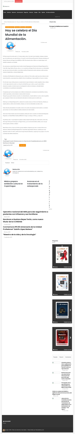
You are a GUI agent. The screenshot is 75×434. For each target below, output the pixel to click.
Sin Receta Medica (50, 12)
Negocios (26, 12)
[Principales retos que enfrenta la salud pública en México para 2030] (56, 385)
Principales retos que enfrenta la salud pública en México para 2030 (66, 385)
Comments (68, 357)
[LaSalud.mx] (6, 6)
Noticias (9, 12)
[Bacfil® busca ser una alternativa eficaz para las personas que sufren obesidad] (56, 374)
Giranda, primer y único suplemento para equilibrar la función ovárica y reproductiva (66, 365)
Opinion (43, 12)
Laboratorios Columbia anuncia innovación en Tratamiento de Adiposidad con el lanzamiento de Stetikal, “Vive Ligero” (66, 404)
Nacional (14, 12)
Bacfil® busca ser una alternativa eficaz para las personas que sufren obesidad (66, 376)
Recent (61, 357)
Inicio (5, 12)
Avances (31, 12)
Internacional (20, 12)
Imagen (36, 12)
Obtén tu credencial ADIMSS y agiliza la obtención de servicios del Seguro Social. (62, 393)
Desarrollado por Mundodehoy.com (36, 429)
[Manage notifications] (4, 430)
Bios (40, 12)
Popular (55, 357)
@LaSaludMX (7, 421)
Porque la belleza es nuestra (58, 26)
